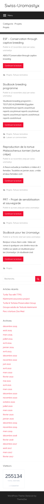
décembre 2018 (10, 435)
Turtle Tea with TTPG (12, 295)
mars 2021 (7, 389)
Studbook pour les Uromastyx (21, 232)
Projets (9, 75)
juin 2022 (7, 364)
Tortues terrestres (20, 75)
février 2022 (8, 377)
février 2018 (8, 440)
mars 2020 (7, 410)
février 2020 (8, 414)
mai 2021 (7, 381)
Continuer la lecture (13, 66)
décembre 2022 (10, 355)
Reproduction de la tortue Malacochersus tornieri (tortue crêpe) (21, 150)
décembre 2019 (10, 423)
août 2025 (7, 330)
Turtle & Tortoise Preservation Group (19, 303)
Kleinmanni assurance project (16, 299)
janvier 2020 (8, 419)
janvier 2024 (8, 347)
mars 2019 (7, 431)
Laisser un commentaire (16, 137)
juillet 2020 (8, 406)
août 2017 (7, 448)
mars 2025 (7, 335)
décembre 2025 (10, 326)
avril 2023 (7, 351)
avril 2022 (7, 368)
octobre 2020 (9, 402)
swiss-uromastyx (32, 208)
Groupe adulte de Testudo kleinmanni (20, 307)
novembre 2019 (10, 427)
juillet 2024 (7, 339)
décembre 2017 (10, 444)
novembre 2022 (10, 360)
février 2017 (8, 456)
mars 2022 (7, 372)
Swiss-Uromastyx (22, 5)
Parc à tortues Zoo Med (13, 311)
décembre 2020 (10, 393)
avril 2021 (7, 385)
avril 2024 (7, 343)
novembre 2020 (10, 398)
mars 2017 (7, 452)
